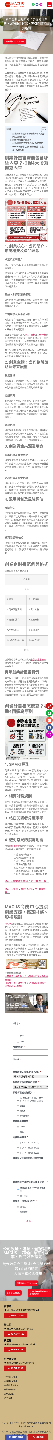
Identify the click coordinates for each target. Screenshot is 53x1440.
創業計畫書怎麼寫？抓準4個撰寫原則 (28, 143)
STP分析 (42, 334)
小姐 (22, 1041)
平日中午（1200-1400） (29, 1148)
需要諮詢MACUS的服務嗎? (27, 1072)
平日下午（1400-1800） (29, 1153)
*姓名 (16, 1023)
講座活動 (8, 1398)
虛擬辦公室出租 (10, 1381)
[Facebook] (37, 4)
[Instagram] (40, 4)
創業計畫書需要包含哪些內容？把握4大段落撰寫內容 (28, 135)
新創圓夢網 (14, 846)
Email (22, 1127)
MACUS (8, 923)
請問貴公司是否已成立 (25, 1201)
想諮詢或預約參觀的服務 (26, 1082)
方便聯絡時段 (20, 1137)
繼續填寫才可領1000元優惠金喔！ (30, 1182)
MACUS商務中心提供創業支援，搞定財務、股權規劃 (28, 148)
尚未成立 (24, 1212)
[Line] (33, 4)
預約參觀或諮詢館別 (24, 1092)
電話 (22, 1132)
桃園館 (22, 1111)
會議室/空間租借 (11, 1385)
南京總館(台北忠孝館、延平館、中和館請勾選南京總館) (31, 1099)
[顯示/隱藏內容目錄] (42, 129)
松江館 (22, 1106)
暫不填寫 (24, 1196)
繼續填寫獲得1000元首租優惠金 (32, 1189)
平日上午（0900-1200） (29, 1143)
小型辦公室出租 (10, 1377)
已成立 (23, 1207)
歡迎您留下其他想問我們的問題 (28, 1158)
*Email (17, 1059)
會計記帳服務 (9, 1389)
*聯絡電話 (19, 1047)
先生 (22, 1036)
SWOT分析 (30, 334)
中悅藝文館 (24, 1116)
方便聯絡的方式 (21, 1121)
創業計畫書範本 (38, 659)
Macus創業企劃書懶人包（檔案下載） (27, 881)
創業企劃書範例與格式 (21, 140)
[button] (49, 4)
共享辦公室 (9, 1394)
